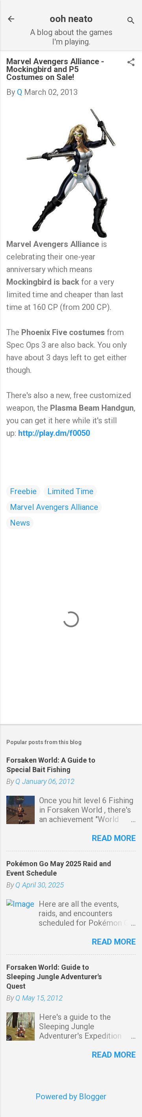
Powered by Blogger (71, 1096)
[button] (131, 63)
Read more (114, 838)
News (20, 523)
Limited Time (70, 491)
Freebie (23, 491)
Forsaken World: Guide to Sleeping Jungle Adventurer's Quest (54, 976)
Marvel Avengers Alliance (54, 507)
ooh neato (71, 18)
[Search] (131, 21)
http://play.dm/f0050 (54, 433)
